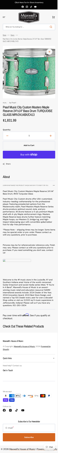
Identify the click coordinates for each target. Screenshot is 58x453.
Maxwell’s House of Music (24, 346)
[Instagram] (27, 6)
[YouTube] (35, 6)
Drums (12, 35)
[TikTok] (31, 6)
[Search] (49, 27)
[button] (4, 17)
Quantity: (7, 130)
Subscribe (28, 437)
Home (4, 35)
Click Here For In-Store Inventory (29, 2)
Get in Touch (8, 370)
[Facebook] (22, 6)
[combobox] (28, 27)
